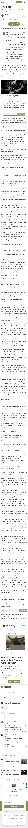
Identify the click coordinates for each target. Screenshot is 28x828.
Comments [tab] (4, 708)
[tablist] (7, 707)
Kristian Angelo (15, 95)
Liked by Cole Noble (10, 736)
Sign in (25, 2)
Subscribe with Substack (15, 812)
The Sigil (4, 759)
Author (6, 723)
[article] (14, 763)
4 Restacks (18, 687)
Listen (24, 15)
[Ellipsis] (26, 721)
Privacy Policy (19, 818)
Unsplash (14, 97)
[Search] (25, 755)
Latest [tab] (6, 755)
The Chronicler (21, 618)
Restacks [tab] (11, 708)
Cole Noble (7, 14)
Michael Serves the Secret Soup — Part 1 (9, 771)
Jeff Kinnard (14, 28)
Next (23, 697)
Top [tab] (3, 755)
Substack (5, 67)
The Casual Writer (14, 631)
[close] (23, 783)
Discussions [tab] (12, 755)
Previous (6, 697)
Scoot (14, 633)
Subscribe (19, 2)
